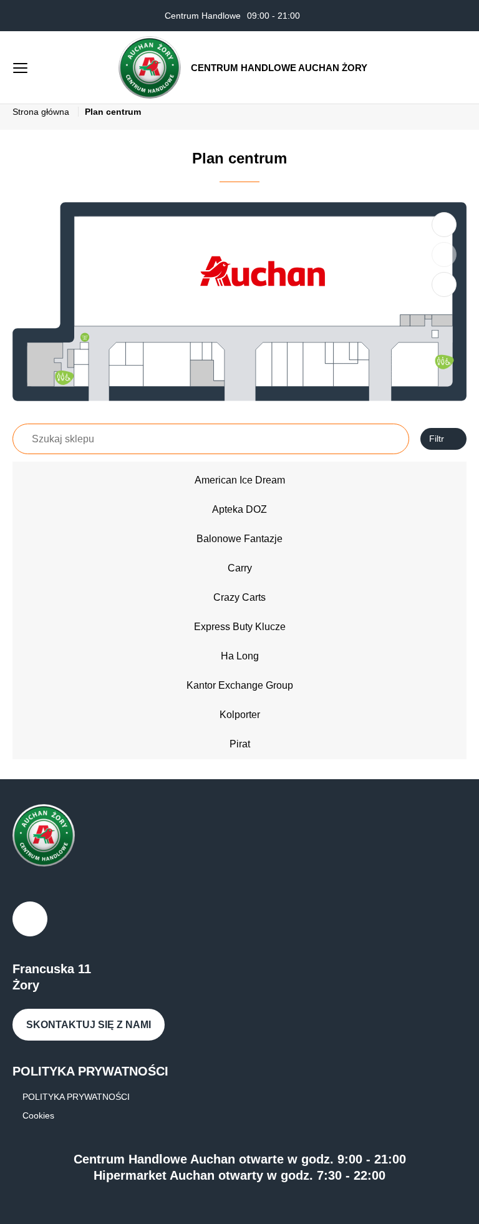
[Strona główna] (150, 67)
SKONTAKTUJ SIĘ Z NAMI (88, 1024)
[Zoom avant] (444, 224)
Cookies (38, 1115)
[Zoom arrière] (444, 254)
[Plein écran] (444, 284)
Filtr (436, 439)
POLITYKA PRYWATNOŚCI (76, 1097)
